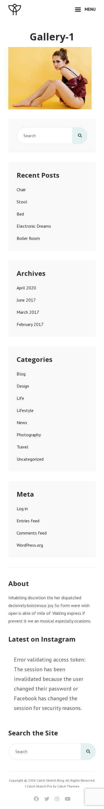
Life (20, 398)
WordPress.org (30, 545)
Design (23, 386)
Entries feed (28, 520)
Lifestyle (25, 410)
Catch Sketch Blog (50, 780)
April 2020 (26, 288)
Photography (29, 434)
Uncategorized (30, 459)
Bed (20, 214)
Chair (21, 189)
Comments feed (32, 533)
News (22, 422)
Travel (22, 447)
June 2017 (26, 300)
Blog (21, 374)
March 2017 (28, 312)
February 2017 (30, 324)
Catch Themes (68, 786)
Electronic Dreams (34, 226)
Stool (22, 201)
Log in (22, 508)
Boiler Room (28, 238)
